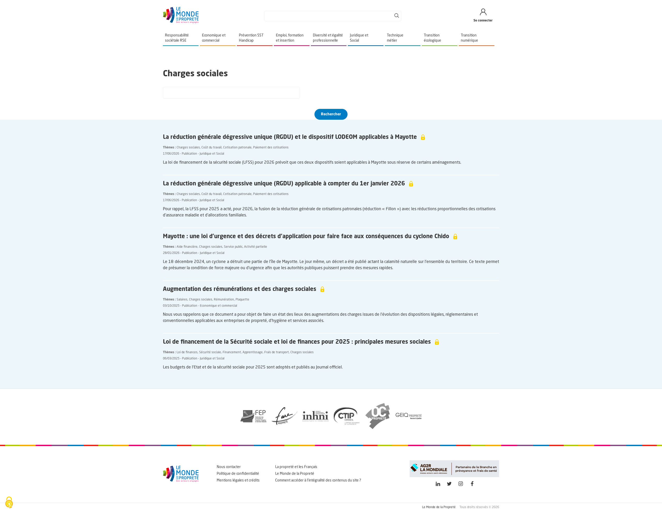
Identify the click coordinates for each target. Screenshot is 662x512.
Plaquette (242, 299)
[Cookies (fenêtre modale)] (9, 503)
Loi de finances (187, 352)
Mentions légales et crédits (238, 480)
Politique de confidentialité (238, 474)
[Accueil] (181, 22)
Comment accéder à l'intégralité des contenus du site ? (318, 480)
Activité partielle (255, 247)
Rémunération (224, 299)
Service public (233, 247)
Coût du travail (211, 147)
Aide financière (187, 247)
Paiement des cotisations (271, 147)
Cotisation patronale (237, 147)
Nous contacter (229, 467)
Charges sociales (188, 147)
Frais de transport (276, 352)
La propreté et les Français (296, 467)
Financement (232, 352)
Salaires (182, 299)
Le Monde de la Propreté (294, 474)
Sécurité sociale (210, 352)
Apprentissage (253, 352)
